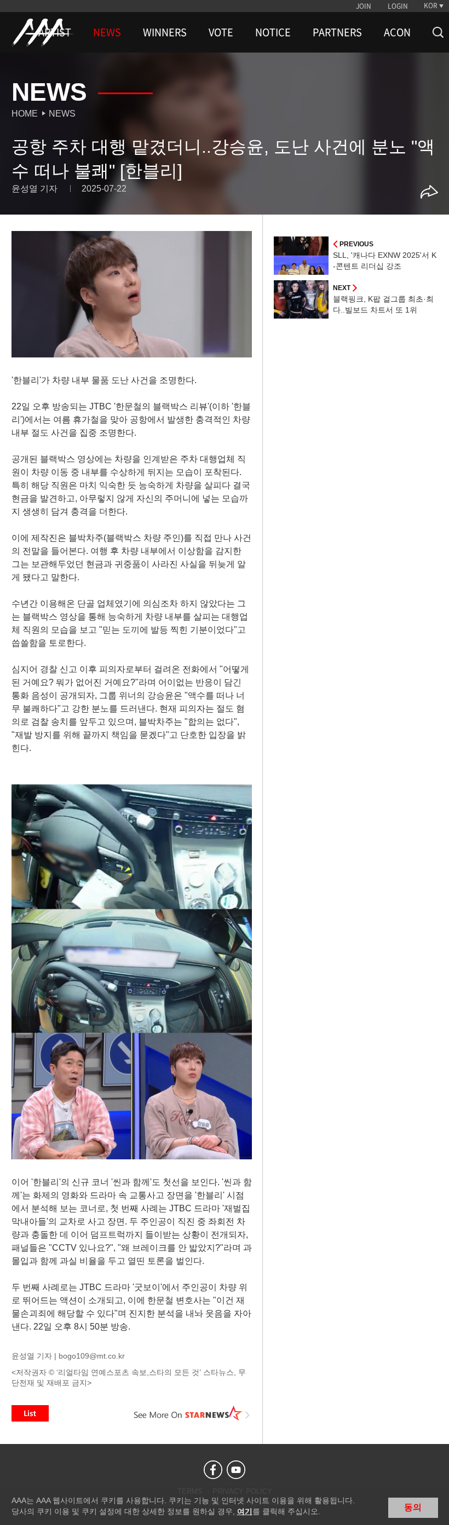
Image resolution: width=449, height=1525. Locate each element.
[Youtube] (236, 1469)
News (62, 113)
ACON (397, 32)
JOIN (363, 6)
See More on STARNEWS (192, 1413)
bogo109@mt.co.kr (92, 1355)
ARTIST (54, 32)
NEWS (107, 32)
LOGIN (398, 6)
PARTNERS (337, 32)
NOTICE (273, 32)
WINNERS (165, 32)
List (30, 1413)
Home (24, 113)
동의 (413, 1507)
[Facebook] (213, 1469)
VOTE (221, 32)
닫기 (432, 1506)
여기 (244, 1511)
